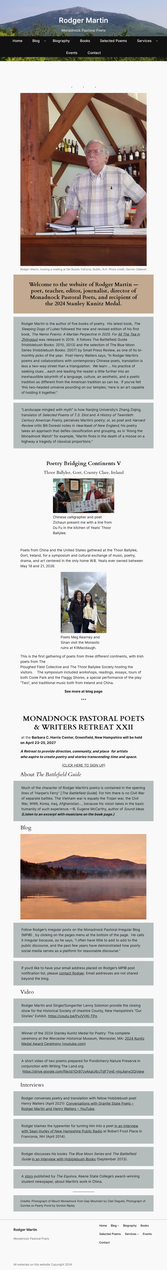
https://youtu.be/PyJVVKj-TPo (72, 1016)
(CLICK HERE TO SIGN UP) (83, 765)
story (29, 1176)
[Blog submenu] (45, 41)
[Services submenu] (157, 41)
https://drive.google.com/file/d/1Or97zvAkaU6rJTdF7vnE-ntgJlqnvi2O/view (83, 1071)
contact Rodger (71, 973)
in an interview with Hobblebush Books (64, 1159)
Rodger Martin (83, 20)
